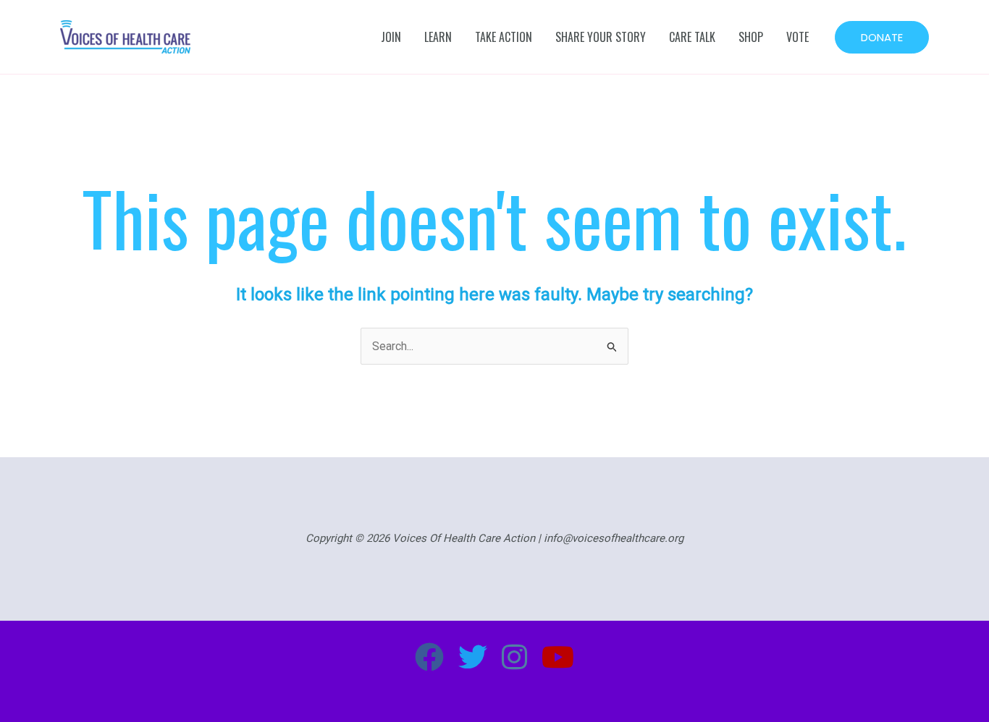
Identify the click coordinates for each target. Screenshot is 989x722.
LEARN (438, 37)
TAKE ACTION (503, 37)
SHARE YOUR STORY (600, 37)
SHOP (750, 37)
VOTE (797, 37)
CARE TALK (692, 37)
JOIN (391, 37)
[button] (882, 37)
